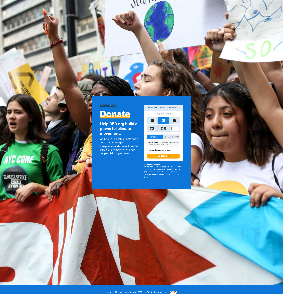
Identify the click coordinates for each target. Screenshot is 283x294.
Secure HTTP (135, 292)
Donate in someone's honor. (160, 150)
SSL (149, 292)
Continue (162, 156)
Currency (151, 114)
